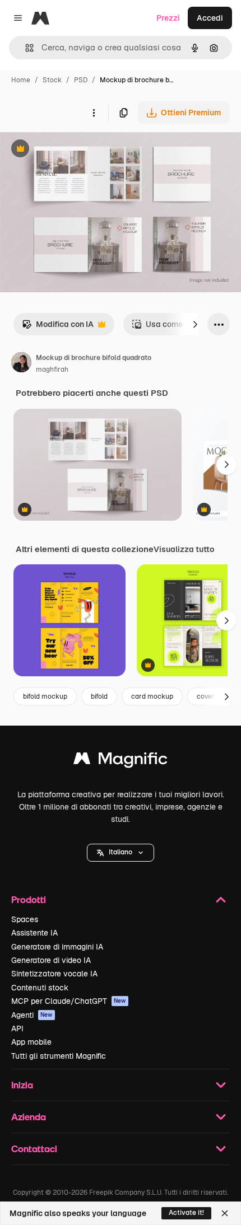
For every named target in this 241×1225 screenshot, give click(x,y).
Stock (52, 80)
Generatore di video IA (51, 960)
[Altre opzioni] (93, 112)
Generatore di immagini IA (57, 947)
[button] (120, 853)
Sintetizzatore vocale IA (54, 974)
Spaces (24, 919)
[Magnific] (120, 761)
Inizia (22, 1085)
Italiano (120, 852)
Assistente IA (34, 933)
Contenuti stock (39, 988)
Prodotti (28, 899)
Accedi (210, 18)
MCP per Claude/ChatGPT (68, 1001)
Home (20, 80)
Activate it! (186, 1212)
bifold (99, 696)
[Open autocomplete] (25, 48)
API (17, 1028)
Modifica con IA (58, 327)
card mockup (152, 696)
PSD (80, 80)
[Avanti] (195, 324)
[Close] (224, 1213)
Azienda (28, 1117)
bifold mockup (45, 696)
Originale (74, 149)
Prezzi (168, 18)
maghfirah (52, 369)
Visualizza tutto (184, 549)
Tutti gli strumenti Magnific (58, 1056)
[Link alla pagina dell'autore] (21, 364)
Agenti (32, 1015)
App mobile (31, 1042)
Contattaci (34, 1148)
